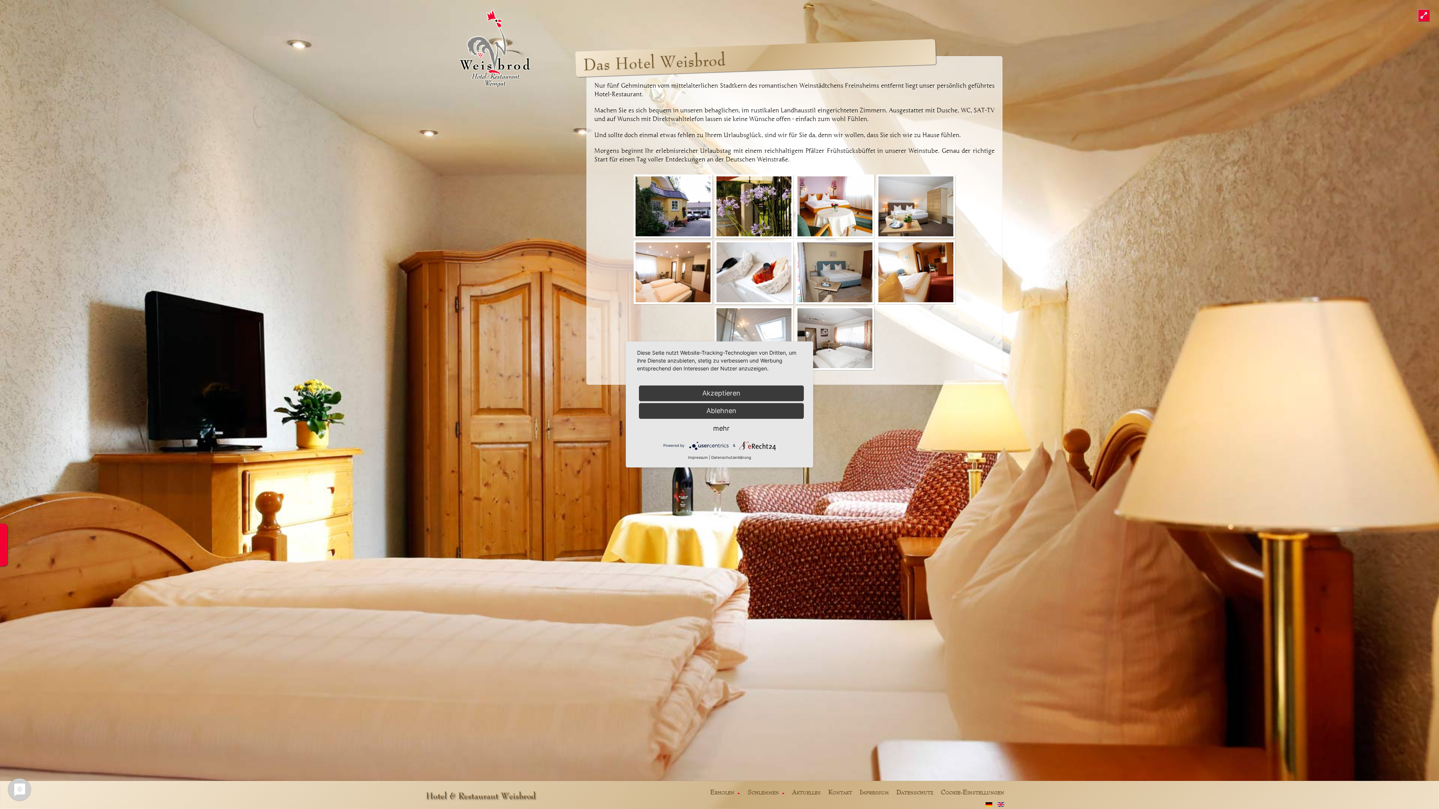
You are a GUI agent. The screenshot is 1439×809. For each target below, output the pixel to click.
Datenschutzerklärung (731, 457)
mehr (721, 428)
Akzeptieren (721, 393)
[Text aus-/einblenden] (1424, 15)
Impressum (698, 457)
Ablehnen (721, 411)
